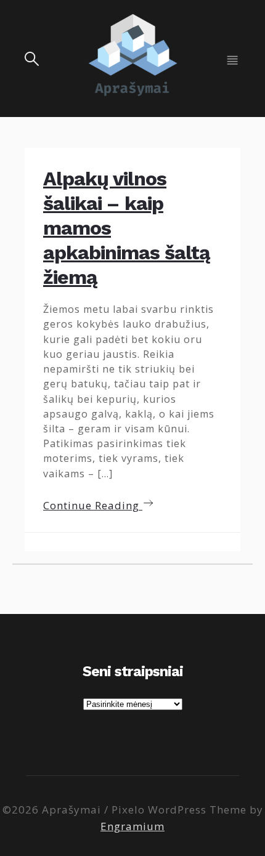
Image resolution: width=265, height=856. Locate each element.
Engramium (132, 826)
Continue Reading (92, 505)
